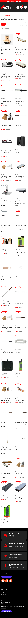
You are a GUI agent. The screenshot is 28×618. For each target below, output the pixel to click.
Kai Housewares (18, 98)
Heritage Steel (3, 300)
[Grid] (21, 24)
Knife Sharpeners (7, 15)
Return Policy (4, 594)
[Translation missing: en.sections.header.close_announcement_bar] (27, 1)
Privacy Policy (4, 590)
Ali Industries (17, 249)
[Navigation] (25, 7)
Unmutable (3, 608)
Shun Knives (17, 47)
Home (2, 15)
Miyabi (16, 421)
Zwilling (2, 149)
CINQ (2, 47)
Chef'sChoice (3, 73)
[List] (25, 24)
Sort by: (3, 28)
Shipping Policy (4, 592)
